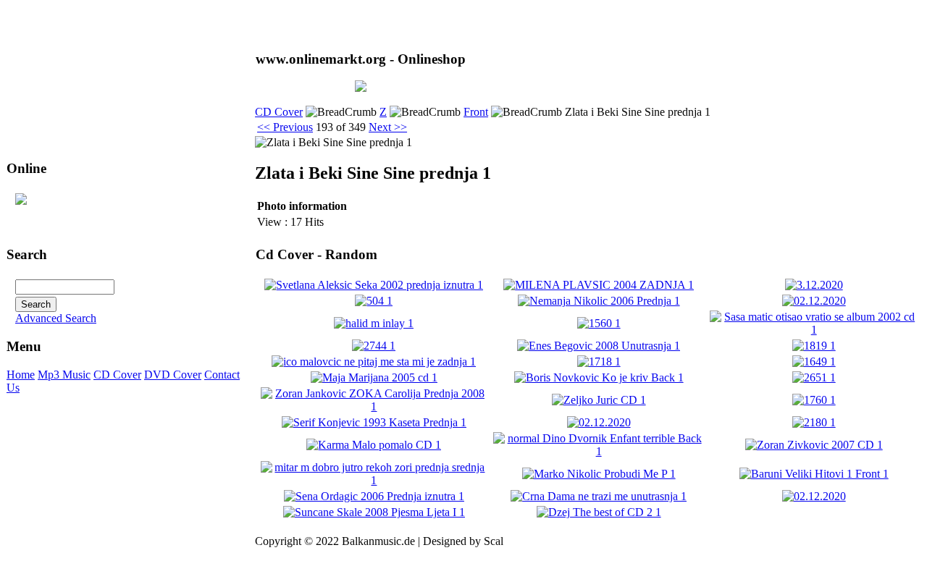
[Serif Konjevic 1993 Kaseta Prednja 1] (374, 422)
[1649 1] (814, 361)
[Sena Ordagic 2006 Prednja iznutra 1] (374, 496)
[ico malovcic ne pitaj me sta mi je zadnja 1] (374, 361)
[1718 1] (599, 361)
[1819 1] (814, 345)
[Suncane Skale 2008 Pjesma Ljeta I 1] (374, 512)
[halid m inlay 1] (374, 323)
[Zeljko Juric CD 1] (599, 400)
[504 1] (374, 301)
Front (476, 112)
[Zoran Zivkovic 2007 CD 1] (814, 445)
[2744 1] (373, 345)
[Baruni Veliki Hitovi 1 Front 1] (814, 474)
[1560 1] (599, 323)
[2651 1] (814, 377)
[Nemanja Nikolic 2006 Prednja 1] (599, 301)
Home (21, 374)
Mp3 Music (64, 374)
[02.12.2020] (814, 301)
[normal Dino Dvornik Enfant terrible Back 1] (599, 451)
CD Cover (117, 374)
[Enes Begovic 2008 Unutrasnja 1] (598, 345)
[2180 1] (814, 422)
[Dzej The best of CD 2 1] (599, 512)
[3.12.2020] (814, 285)
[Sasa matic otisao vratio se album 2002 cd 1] (814, 330)
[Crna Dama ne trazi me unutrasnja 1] (599, 496)
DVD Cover (172, 374)
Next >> (388, 127)
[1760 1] (814, 400)
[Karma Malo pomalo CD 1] (373, 445)
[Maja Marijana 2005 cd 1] (374, 377)
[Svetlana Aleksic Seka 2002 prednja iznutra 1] (373, 285)
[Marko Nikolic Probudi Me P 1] (599, 474)
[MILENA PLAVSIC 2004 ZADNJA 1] (598, 285)
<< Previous (285, 127)
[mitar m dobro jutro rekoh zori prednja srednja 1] (374, 480)
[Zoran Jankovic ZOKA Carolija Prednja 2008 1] (374, 406)
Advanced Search (55, 318)
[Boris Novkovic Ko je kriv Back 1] (599, 377)
